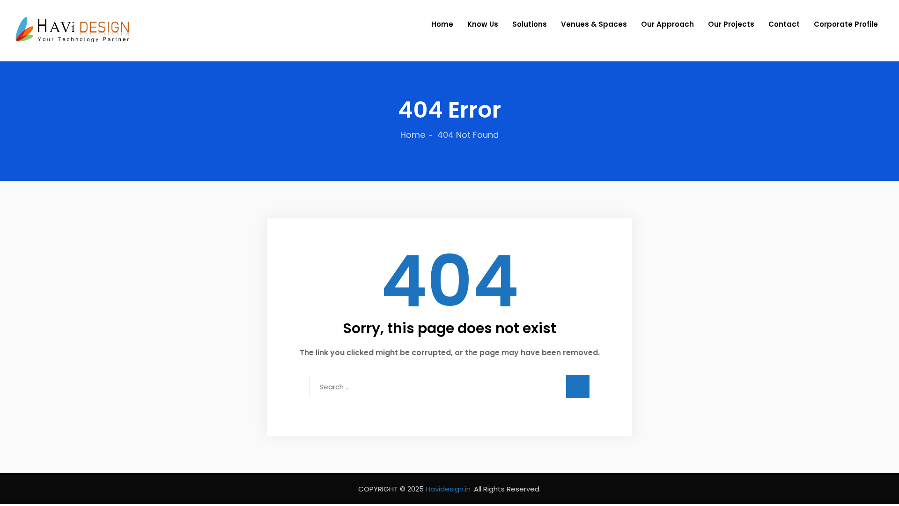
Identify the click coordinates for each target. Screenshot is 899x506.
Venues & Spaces (594, 24)
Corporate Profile (846, 24)
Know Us (482, 24)
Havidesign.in (448, 489)
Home (442, 24)
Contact (784, 24)
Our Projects (731, 24)
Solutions (529, 24)
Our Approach (667, 24)
